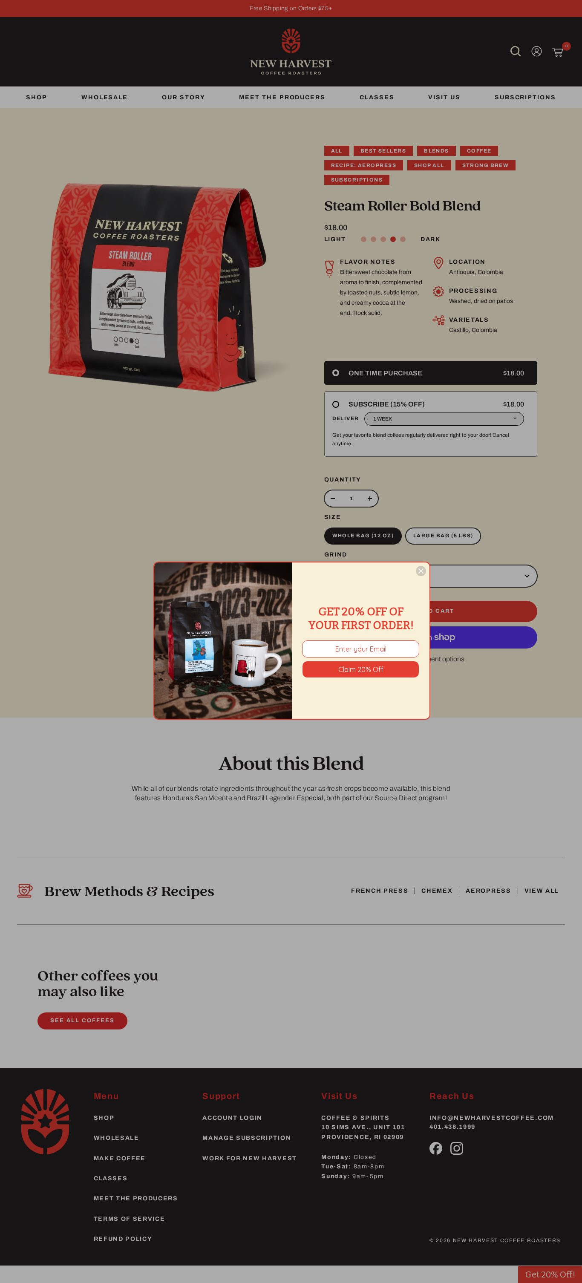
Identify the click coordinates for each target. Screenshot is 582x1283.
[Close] (421, 571)
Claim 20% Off (360, 669)
